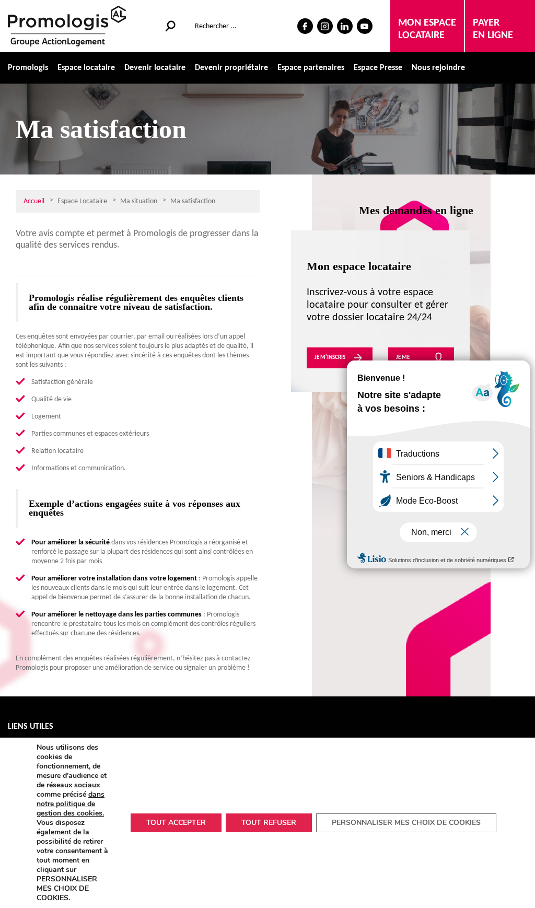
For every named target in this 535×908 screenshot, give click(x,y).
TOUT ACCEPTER (176, 823)
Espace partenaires (310, 68)
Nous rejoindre (438, 68)
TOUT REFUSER (268, 823)
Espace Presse (378, 68)
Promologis (28, 68)
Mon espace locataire (427, 29)
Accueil (34, 201)
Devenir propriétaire (231, 68)
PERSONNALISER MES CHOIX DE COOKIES (406, 823)
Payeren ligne (493, 29)
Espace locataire (86, 68)
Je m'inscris (330, 357)
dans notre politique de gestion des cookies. (70, 803)
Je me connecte (408, 361)
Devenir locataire (154, 68)
